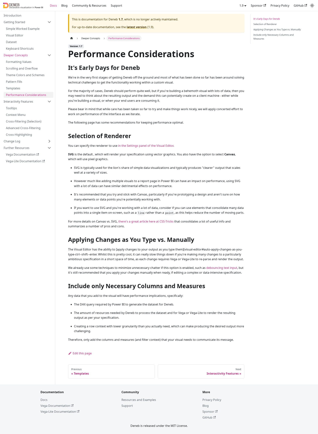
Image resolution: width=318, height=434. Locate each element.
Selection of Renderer (265, 24)
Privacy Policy (280, 5)
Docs (53, 5)
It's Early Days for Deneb (266, 18)
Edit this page (82, 353)
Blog (64, 5)
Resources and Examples (138, 400)
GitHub (299, 5)
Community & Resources (89, 5)
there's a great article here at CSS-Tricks (146, 221)
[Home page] (71, 38)
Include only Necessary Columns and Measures (273, 36)
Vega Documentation (55, 406)
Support (116, 5)
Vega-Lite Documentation (58, 412)
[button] (27, 55)
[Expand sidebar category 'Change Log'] (49, 141)
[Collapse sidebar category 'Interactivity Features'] (49, 101)
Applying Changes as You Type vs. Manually (277, 29)
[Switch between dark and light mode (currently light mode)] (312, 5)
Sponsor (257, 5)
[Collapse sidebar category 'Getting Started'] (49, 22)
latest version (137, 27)
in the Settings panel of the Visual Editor (145, 146)
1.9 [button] (241, 5)
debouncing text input (221, 268)
